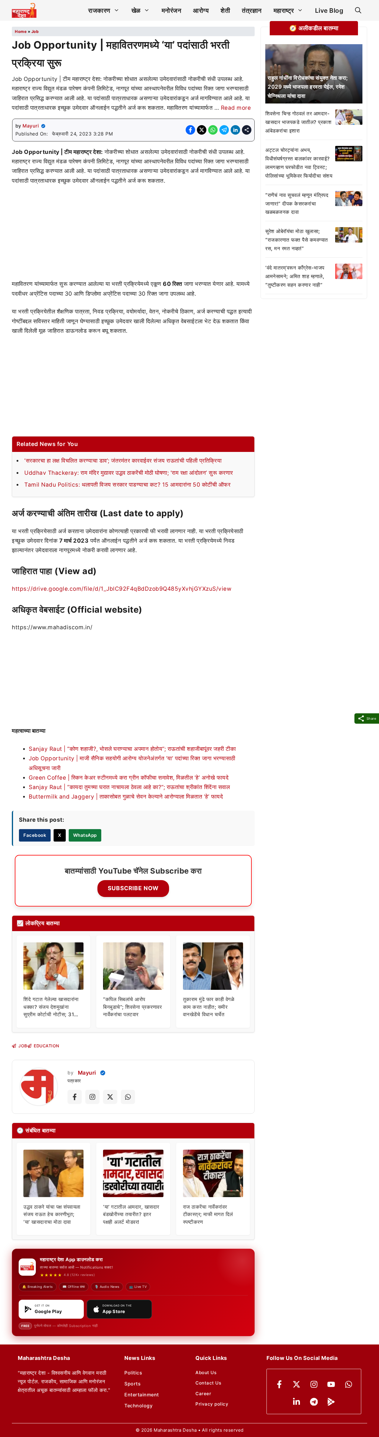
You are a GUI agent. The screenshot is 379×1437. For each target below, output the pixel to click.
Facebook (34, 835)
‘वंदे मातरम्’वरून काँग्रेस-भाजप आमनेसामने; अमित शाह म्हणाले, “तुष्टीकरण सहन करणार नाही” (295, 276)
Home (21, 31)
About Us (205, 1372)
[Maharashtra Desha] (24, 10)
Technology (138, 1406)
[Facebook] (279, 1384)
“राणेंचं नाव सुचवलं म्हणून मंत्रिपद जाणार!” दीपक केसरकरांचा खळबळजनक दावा (296, 203)
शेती (225, 10)
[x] (296, 1384)
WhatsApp (85, 835)
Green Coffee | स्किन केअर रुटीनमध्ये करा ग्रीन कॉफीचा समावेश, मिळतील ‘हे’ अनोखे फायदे (129, 777)
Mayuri (31, 126)
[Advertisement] (133, 235)
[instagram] (314, 1384)
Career (203, 1393)
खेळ (136, 10)
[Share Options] (246, 130)
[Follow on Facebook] (75, 1097)
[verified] (43, 126)
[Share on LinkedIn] (235, 130)
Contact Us (208, 1383)
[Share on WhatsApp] (213, 130)
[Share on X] (201, 130)
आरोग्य (201, 10)
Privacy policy (211, 1404)
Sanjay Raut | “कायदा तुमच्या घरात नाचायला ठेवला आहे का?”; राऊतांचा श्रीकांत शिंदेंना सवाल (129, 787)
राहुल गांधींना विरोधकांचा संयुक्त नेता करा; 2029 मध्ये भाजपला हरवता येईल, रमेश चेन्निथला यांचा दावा (308, 86)
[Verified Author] (103, 1073)
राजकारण (99, 10)
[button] (358, 10)
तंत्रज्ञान (252, 10)
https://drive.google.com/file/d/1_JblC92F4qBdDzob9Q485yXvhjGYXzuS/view (121, 588)
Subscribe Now (133, 888)
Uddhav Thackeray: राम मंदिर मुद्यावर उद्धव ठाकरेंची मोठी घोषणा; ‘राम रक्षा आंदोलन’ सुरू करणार (128, 472)
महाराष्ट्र (284, 10)
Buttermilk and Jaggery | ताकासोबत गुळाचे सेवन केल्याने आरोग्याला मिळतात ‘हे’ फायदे (126, 796)
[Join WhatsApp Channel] (128, 1097)
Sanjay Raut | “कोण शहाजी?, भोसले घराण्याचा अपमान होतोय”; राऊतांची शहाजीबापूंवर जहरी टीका (132, 748)
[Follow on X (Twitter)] (110, 1097)
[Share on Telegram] (224, 130)
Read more (236, 107)
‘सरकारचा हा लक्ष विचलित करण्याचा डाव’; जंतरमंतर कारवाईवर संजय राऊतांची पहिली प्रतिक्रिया (122, 460)
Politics (133, 1373)
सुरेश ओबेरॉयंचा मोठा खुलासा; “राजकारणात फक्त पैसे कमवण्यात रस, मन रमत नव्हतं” (296, 239)
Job (35, 31)
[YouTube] (331, 1384)
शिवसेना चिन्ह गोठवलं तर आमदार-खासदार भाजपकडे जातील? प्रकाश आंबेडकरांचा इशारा (298, 122)
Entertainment (141, 1395)
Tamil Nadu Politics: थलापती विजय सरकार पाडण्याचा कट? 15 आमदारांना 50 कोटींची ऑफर (127, 484)
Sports (132, 1384)
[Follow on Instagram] (92, 1097)
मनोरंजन (172, 10)
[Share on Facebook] (190, 130)
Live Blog (329, 10)
